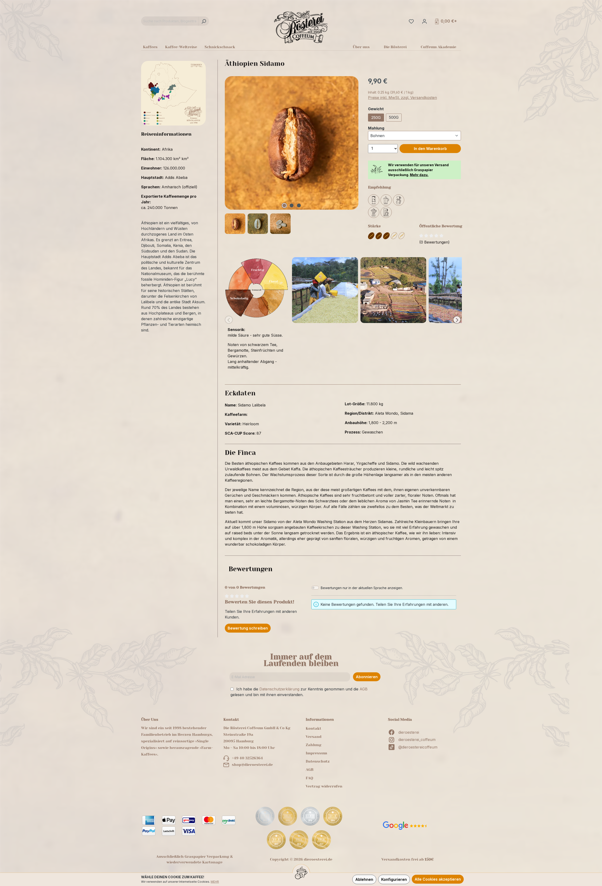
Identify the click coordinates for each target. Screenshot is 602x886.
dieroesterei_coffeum (417, 739)
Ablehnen (364, 879)
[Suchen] (203, 21)
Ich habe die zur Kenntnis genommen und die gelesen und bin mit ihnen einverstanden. (299, 692)
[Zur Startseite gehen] (301, 26)
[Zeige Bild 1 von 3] (284, 205)
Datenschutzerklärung (279, 689)
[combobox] (169, 21)
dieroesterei (408, 732)
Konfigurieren (394, 879)
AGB (364, 689)
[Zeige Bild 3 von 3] (299, 205)
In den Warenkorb (430, 148)
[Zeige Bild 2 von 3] (291, 205)
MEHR (215, 881)
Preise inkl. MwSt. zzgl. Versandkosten (402, 97)
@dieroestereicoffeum (417, 747)
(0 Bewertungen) (434, 242)
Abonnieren (367, 676)
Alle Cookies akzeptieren (438, 879)
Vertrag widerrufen (324, 786)
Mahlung (376, 128)
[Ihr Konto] (424, 21)
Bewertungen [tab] (251, 569)
